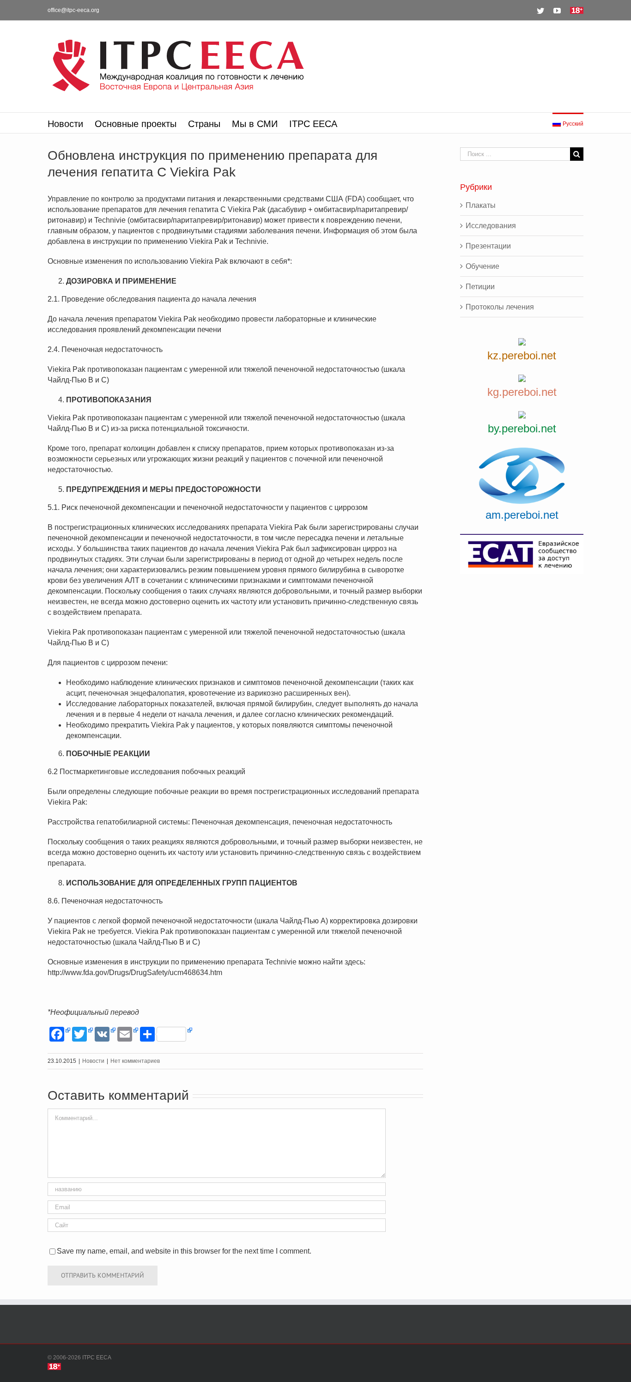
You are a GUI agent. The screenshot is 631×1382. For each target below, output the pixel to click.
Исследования (491, 226)
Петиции (480, 287)
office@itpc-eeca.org (73, 10)
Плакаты (481, 205)
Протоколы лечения (500, 307)
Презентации (488, 246)
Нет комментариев (135, 1061)
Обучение (482, 266)
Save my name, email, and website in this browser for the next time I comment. (184, 1251)
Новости (93, 1061)
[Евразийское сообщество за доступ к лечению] (521, 554)
